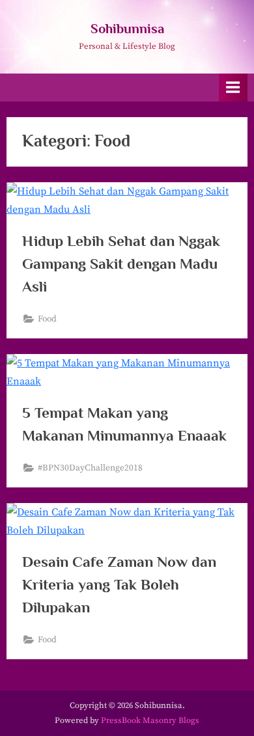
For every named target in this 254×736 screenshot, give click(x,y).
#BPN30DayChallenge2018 (90, 468)
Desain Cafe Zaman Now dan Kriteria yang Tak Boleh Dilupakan (119, 584)
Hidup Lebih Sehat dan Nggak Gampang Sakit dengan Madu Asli (121, 263)
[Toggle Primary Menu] (233, 88)
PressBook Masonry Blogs (150, 720)
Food (47, 319)
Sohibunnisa (127, 28)
